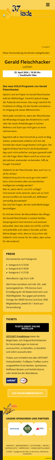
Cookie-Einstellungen (40, 448)
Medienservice (22, 445)
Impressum (23, 448)
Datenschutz (11, 448)
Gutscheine (35, 445)
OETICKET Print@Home (18, 336)
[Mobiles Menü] (48, 4)
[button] (4, 429)
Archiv (45, 445)
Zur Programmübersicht (27, 393)
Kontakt (10, 445)
